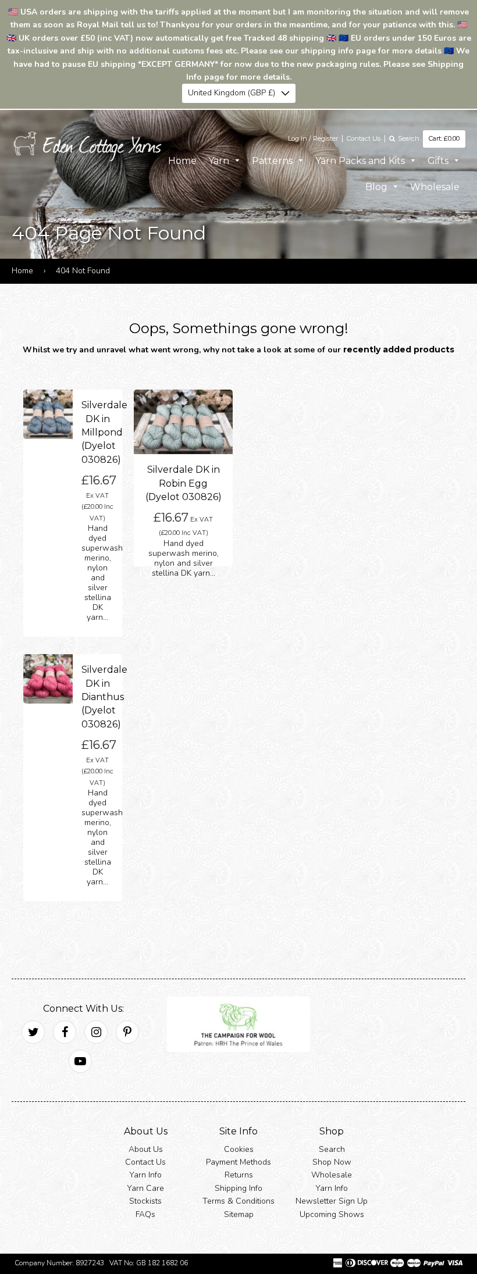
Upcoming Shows (332, 1213)
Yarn (220, 160)
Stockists (145, 1201)
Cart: (444, 138)
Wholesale (435, 186)
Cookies (239, 1148)
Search (332, 1148)
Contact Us (363, 138)
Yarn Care (145, 1188)
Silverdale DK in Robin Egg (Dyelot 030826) (183, 483)
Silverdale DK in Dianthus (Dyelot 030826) (104, 697)
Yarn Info (145, 1174)
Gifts (439, 160)
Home (182, 160)
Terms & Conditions (238, 1201)
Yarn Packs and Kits (361, 160)
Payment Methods (238, 1162)
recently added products (398, 349)
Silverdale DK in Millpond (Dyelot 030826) (104, 432)
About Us (146, 1148)
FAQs (145, 1213)
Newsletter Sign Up (332, 1201)
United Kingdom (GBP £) (231, 92)
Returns (239, 1174)
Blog (377, 186)
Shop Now (331, 1162)
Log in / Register (313, 138)
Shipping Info (238, 1188)
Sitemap (239, 1213)
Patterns (273, 160)
